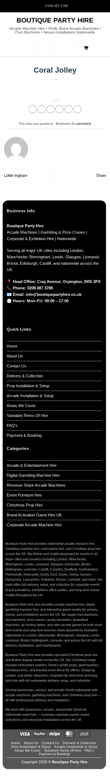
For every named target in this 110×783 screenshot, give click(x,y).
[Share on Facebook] (41, 109)
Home (12, 346)
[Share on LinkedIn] (77, 109)
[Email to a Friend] (59, 109)
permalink (84, 124)
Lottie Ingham (16, 175)
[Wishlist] (66, 48)
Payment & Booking (24, 435)
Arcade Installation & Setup (30, 395)
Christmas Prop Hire (24, 505)
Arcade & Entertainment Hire (32, 465)
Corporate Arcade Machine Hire (34, 525)
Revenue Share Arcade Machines (36, 485)
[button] (25, 49)
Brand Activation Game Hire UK (34, 515)
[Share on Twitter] (50, 109)
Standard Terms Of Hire (27, 415)
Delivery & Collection (25, 376)
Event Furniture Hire (24, 495)
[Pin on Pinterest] (68, 109)
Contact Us (16, 366)
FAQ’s (12, 425)
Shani (101, 175)
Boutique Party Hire (55, 20)
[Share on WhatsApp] (32, 109)
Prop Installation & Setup (28, 385)
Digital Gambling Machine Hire (33, 475)
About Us (15, 356)
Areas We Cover (21, 405)
